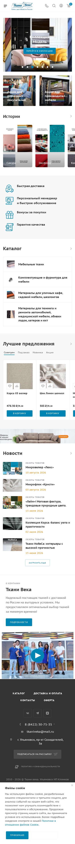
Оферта (49, 700)
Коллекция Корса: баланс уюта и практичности (48, 524)
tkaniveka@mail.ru (40, 731)
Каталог (19, 693)
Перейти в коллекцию (37, 51)
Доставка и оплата (48, 693)
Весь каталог (71, 248)
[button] (22, 67)
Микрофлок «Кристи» (40, 484)
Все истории (71, 116)
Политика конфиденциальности (40, 766)
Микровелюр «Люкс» (40, 467)
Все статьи (71, 453)
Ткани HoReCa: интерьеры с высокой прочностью (44, 545)
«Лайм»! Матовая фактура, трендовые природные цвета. (46, 503)
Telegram (37, 713)
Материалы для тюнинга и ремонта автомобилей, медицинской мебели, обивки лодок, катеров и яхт (39, 314)
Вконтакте (28, 713)
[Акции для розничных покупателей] (19, 90)
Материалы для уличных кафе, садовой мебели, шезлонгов (40, 295)
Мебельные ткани (31, 264)
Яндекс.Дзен (47, 713)
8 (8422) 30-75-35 (38, 724)
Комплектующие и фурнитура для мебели (42, 279)
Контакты (27, 700)
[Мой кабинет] (61, 6)
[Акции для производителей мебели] (56, 90)
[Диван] (37, 436)
